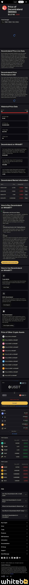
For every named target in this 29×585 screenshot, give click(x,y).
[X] (9, 558)
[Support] (25, 581)
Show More (14, 431)
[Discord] (12, 558)
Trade (26, 187)
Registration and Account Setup (9, 262)
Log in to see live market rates (21, 405)
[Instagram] (7, 558)
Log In (15, 1)
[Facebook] (4, 558)
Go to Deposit (6, 305)
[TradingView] (20, 558)
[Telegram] (2, 558)
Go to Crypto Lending (8, 325)
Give (3, 382)
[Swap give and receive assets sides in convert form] (14, 393)
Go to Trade (6, 287)
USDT (23, 383)
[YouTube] (14, 558)
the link (11, 573)
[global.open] (26, 2)
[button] (14, 395)
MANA (22, 395)
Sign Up (21, 1)
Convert (14, 403)
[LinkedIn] (17, 558)
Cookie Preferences (5, 565)
